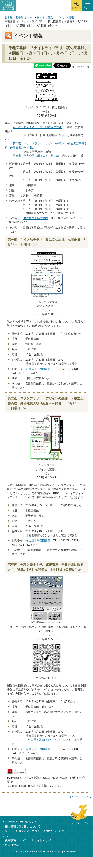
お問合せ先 (12, 845)
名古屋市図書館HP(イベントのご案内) (51, 739)
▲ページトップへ (80, 797)
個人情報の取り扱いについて (22, 826)
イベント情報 (66, 17)
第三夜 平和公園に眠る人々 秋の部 (36, 155)
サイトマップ (42, 840)
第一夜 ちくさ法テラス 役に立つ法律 (37, 127)
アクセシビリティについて (21, 821)
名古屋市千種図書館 (35, 218)
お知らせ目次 (45, 17)
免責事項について (16, 840)
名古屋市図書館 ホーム (18, 17)
